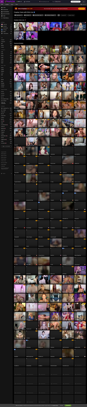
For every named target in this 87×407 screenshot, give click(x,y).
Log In (84, 1)
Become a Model (4, 162)
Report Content (3, 155)
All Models (3, 166)
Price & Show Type (38, 15)
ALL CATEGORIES (7, 146)
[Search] (53, 1)
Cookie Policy (55, 405)
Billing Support (3, 153)
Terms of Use (3, 160)
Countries (27, 15)
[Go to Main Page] (10, 1)
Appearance (18, 15)
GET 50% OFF (81, 8)
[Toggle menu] (2, 1)
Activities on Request (50, 15)
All (58, 15)
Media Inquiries (3, 157)
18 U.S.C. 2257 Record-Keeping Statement (5, 168)
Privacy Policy (3, 159)
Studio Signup (3, 164)
